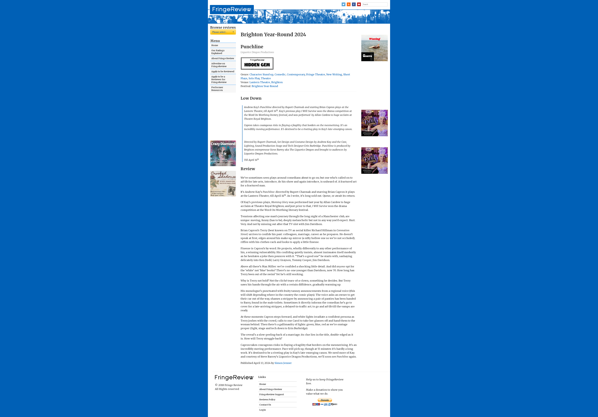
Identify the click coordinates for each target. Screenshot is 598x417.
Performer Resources (217, 89)
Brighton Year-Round (265, 86)
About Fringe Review (222, 58)
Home (214, 45)
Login (262, 409)
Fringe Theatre (315, 74)
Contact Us (265, 404)
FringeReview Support (271, 394)
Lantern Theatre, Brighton (266, 82)
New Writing (334, 74)
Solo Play (254, 78)
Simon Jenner (283, 363)
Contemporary (296, 74)
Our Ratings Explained (217, 52)
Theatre (266, 78)
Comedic (280, 74)
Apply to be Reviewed (222, 71)
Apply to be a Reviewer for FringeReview (219, 79)
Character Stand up (261, 74)
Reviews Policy (267, 399)
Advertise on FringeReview (219, 65)
